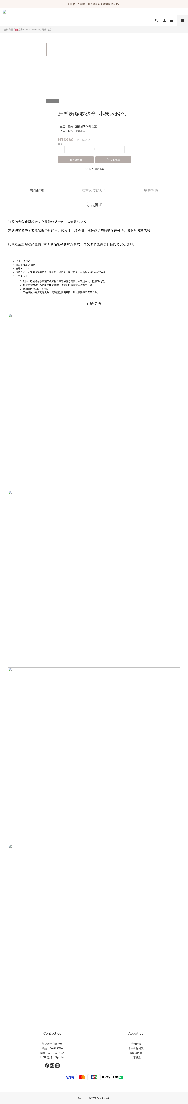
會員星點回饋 (136, 1048)
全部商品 (8, 29)
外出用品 (46, 29)
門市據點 (136, 1057)
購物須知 (136, 1043)
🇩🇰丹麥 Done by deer (27, 29)
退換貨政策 (135, 1052)
